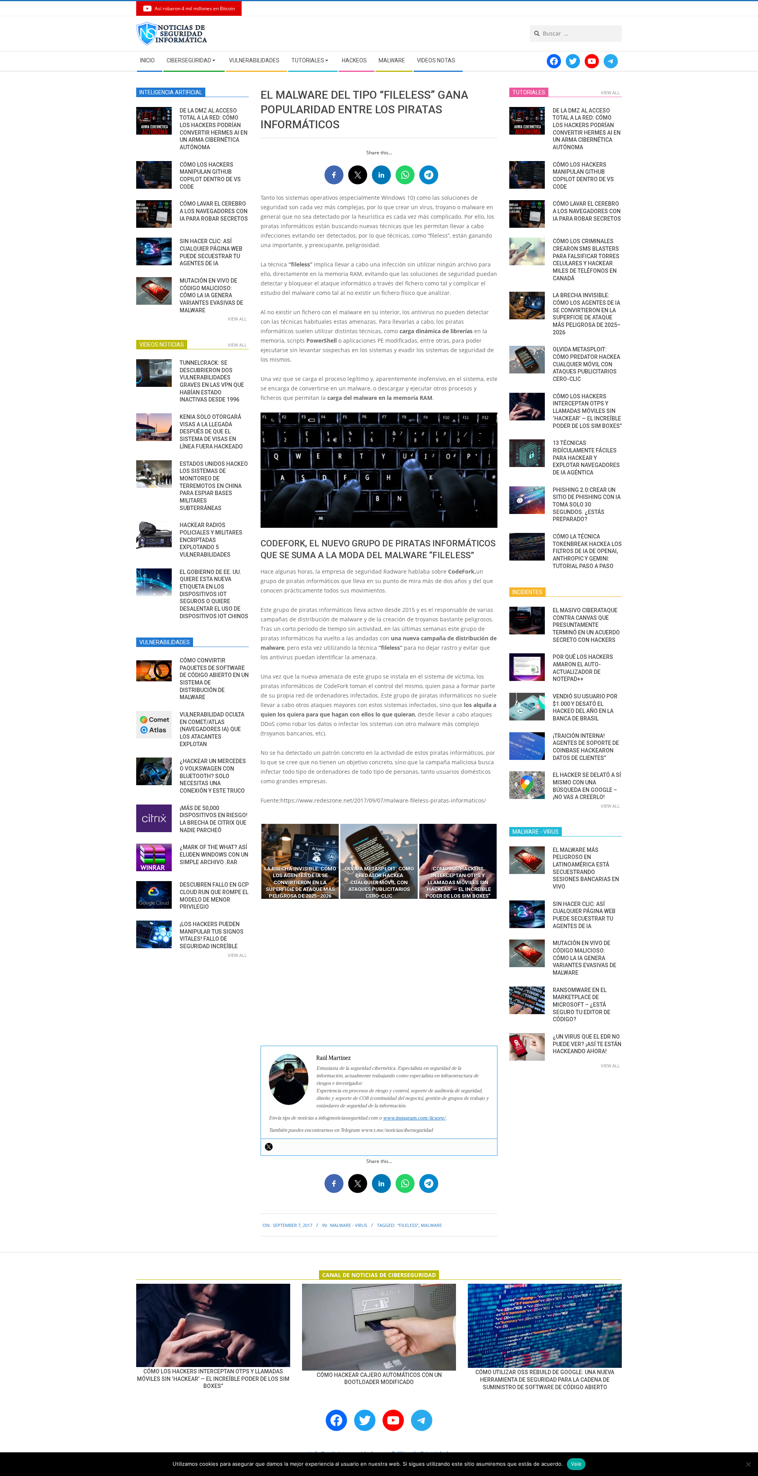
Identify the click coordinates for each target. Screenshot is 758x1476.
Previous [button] (255, 861)
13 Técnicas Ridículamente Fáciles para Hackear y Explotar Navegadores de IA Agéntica (586, 458)
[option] (300, 861)
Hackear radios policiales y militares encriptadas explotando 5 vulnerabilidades (211, 540)
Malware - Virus (348, 1225)
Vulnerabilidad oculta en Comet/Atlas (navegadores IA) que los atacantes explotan (212, 729)
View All (237, 319)
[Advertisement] (379, 972)
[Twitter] (269, 1147)
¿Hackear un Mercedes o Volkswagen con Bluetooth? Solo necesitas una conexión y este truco (213, 776)
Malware (431, 1225)
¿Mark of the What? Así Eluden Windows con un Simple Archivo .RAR (214, 854)
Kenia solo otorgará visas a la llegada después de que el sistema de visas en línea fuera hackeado (211, 432)
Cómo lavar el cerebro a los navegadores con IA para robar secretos (214, 211)
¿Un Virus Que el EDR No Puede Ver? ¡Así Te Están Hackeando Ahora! (587, 1043)
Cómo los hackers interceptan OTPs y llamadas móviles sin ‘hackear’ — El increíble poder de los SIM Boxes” (587, 411)
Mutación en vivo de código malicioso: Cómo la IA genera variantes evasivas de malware (211, 295)
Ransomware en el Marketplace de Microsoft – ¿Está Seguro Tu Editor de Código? (581, 1005)
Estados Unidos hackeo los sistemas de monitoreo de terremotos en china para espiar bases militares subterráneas (214, 486)
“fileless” (408, 1225)
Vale (576, 1464)
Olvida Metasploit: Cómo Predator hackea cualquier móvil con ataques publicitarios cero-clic (586, 364)
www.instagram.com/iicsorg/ (414, 1118)
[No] (748, 1464)
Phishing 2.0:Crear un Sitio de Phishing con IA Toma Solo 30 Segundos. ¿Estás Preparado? (587, 505)
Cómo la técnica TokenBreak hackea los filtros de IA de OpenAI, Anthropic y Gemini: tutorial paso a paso (587, 551)
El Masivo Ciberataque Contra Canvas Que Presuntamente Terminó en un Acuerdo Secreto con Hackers (586, 625)
